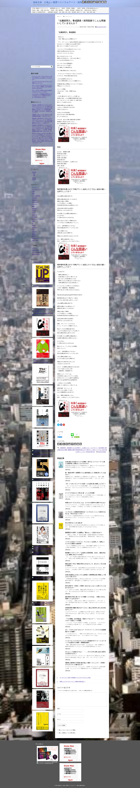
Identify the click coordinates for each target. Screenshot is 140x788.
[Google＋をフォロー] (88, 2)
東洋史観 (34, 215)
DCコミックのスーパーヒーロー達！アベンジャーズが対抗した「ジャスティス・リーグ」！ (42, 135)
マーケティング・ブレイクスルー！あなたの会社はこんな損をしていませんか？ (42, 78)
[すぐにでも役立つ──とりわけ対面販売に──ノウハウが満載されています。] (39, 479)
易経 (33, 206)
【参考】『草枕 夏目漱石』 (57, 10)
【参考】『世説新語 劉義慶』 (68, 8)
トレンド (34, 187)
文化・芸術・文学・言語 (64, 12)
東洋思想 (34, 217)
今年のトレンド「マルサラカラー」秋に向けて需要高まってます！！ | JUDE (42, 121)
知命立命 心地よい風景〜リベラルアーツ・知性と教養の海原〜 (65, 2)
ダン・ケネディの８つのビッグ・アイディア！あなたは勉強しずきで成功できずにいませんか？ (42, 87)
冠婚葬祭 (34, 200)
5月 (34, 175)
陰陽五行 (34, 231)
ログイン (34, 248)
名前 (58, 708)
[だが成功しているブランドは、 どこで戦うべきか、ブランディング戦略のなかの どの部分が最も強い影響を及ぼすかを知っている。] (42, 384)
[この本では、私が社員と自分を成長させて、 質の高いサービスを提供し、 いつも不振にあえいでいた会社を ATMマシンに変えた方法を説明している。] (42, 456)
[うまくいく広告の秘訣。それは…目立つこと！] (42, 311)
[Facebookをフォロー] (86, 2)
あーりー (45, 116)
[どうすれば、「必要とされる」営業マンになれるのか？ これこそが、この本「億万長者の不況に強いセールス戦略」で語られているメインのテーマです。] (42, 687)
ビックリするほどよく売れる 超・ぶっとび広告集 (79, 493)
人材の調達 (101, 447)
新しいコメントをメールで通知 (67, 730)
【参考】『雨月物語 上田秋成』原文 (74, 10)
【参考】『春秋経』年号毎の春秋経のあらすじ (87, 8)
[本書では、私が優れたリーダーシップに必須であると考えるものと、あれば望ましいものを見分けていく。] (42, 286)
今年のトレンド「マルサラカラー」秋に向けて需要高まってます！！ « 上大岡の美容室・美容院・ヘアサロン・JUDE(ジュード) (42, 109)
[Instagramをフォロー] (94, 2)
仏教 (33, 191)
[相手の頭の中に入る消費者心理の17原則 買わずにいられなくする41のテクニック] (42, 427)
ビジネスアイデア (101, 27)
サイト (59, 719)
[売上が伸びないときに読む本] (61, 525)
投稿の (35, 250)
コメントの (36, 252)
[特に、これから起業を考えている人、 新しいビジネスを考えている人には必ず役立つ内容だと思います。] (42, 544)
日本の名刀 (35, 202)
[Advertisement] (42, 40)
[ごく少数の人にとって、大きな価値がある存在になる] (39, 360)
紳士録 (88, 451)
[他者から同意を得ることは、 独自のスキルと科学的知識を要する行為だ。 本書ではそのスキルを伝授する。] (42, 501)
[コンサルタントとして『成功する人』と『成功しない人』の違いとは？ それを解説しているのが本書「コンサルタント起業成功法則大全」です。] (45, 763)
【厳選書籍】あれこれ (55, 8)
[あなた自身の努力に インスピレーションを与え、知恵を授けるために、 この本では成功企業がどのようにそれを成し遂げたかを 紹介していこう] (42, 452)
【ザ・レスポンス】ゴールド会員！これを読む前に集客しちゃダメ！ (85, 483)
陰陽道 (34, 234)
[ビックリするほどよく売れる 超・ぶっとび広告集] (61, 496)
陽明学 (34, 236)
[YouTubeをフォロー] (100, 2)
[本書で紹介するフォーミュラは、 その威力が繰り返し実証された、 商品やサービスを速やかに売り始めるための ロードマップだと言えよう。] (42, 666)
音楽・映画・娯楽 (91, 12)
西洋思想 (34, 227)
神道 (33, 221)
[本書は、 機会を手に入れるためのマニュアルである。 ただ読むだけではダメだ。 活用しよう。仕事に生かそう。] (42, 358)
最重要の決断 (71, 449)
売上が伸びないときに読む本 (73, 523)
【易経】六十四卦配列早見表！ (39, 12)
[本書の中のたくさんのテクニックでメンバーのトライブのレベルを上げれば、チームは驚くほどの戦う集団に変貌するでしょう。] (42, 477)
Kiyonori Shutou (102, 451)
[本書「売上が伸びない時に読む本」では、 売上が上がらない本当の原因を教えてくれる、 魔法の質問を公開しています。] (42, 601)
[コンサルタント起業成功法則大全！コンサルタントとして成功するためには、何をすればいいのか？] (61, 515)
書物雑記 (34, 208)
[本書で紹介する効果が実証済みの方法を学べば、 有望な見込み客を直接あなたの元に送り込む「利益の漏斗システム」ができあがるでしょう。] (42, 644)
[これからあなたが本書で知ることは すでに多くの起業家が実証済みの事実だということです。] (36, 546)
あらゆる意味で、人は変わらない (81, 447)
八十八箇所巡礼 (36, 195)
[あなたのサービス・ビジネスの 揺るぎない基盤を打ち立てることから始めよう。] (42, 554)
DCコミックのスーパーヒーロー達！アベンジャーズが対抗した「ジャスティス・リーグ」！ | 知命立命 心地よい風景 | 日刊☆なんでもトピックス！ (42, 139)
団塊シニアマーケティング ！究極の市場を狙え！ (73, 681)
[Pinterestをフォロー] (97, 2)
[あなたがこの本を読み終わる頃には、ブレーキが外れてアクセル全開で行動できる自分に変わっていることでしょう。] (42, 314)
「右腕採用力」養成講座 (65, 447)
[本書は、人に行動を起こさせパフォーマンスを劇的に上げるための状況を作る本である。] (42, 575)
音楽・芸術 (35, 240)
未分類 (34, 210)
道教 (33, 229)
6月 (34, 173)
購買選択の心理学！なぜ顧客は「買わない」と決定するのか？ (83, 532)
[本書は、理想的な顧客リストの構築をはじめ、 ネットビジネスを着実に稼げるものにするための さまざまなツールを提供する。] (41, 623)
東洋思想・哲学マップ (77, 12)
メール (59, 714)
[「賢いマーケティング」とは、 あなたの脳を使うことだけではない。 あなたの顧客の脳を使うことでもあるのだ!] (42, 731)
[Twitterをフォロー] (83, 2)
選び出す (92, 451)
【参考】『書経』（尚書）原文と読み (40, 10)
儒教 (33, 193)
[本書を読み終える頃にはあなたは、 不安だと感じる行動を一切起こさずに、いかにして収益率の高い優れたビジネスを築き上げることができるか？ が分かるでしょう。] (40, 362)
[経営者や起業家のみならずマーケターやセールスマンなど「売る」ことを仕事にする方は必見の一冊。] (42, 448)
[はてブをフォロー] (91, 2)
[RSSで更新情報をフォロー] (105, 2)
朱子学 (34, 212)
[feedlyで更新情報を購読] (102, 2)
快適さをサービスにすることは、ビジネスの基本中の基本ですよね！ (85, 502)
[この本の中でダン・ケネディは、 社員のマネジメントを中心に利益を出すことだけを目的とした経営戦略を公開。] (42, 307)
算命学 (34, 225)
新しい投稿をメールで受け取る (67, 732)
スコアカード (93, 447)
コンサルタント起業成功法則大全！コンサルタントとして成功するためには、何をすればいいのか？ (42, 95)
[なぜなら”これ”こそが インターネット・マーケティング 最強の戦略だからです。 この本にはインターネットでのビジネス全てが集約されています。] (47, 762)
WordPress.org (36, 254)
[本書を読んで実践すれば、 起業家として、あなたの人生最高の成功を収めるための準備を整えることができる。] (42, 709)
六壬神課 (34, 198)
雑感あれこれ (35, 238)
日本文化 (34, 204)
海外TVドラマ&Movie (37, 219)
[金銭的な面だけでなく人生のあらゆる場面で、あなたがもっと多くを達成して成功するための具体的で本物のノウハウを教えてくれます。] (36, 262)
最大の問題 (64, 449)
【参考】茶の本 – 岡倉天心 (90, 10)
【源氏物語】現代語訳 (52, 12)
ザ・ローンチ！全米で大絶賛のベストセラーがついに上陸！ (75, 677)
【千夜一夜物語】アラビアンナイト (40, 8)
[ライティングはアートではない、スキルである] (42, 579)
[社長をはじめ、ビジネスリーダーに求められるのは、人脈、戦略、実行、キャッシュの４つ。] (42, 284)
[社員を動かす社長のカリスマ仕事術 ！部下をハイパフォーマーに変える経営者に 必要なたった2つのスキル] (61, 464)
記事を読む (67, 469)
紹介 (84, 12)
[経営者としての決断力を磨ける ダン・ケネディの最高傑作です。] (42, 523)
